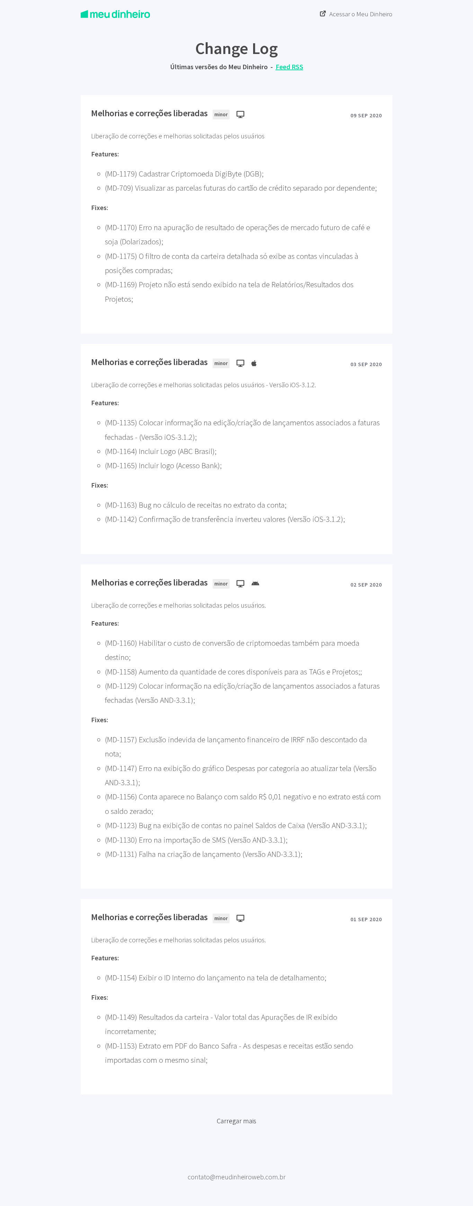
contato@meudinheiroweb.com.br (237, 1176)
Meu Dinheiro (237, 1165)
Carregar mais (236, 1120)
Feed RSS (289, 66)
